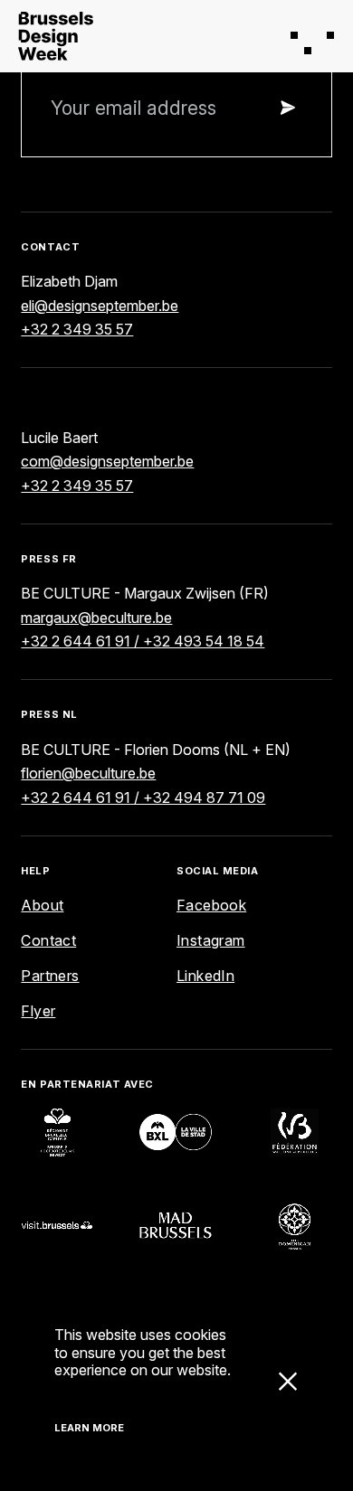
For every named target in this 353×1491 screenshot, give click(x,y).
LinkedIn (205, 976)
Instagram (210, 940)
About (42, 905)
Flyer (38, 1011)
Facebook (211, 905)
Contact (48, 940)
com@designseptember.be (107, 461)
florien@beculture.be (88, 773)
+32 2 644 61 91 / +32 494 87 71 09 (143, 797)
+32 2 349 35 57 (77, 329)
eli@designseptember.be (99, 306)
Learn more (89, 1427)
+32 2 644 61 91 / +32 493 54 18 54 (142, 641)
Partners (50, 976)
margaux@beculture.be (96, 618)
